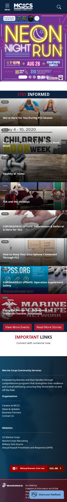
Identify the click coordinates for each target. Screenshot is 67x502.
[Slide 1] (22, 77)
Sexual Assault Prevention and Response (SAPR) (27, 447)
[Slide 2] (30, 77)
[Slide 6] (47, 77)
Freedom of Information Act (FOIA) (42, 488)
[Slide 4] (38, 77)
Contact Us (8, 415)
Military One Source (12, 444)
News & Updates (11, 409)
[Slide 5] (42, 77)
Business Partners (11, 412)
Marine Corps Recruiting (15, 440)
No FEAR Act (31, 485)
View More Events (17, 327)
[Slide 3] (34, 77)
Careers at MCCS (11, 405)
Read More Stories (49, 327)
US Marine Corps (11, 437)
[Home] (23, 7)
